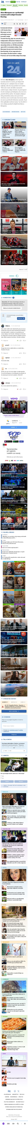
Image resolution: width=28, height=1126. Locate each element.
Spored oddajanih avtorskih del (14, 1106)
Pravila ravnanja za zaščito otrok (14, 1104)
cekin (4, 904)
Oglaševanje (7, 1094)
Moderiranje (13, 1096)
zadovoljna (6, 829)
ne (3, 778)
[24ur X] (18, 1091)
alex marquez (6, 111)
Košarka (21, 5)
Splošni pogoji (20, 1101)
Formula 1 (9, 5)
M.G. (5, 24)
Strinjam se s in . (13, 731)
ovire (23, 702)
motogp (23, 111)
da (3, 776)
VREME (13, 427)
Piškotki (21, 1096)
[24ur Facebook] (15, 1091)
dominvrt (6, 979)
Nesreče (5, 702)
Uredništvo (15, 1094)
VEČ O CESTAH (13, 711)
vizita (4, 867)
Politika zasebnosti (9, 1101)
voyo (4, 1053)
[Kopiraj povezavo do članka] (26, 24)
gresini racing (15, 111)
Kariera (7, 1096)
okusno (5, 1016)
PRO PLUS (22, 1094)
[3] (6, 287)
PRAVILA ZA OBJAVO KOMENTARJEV (11, 308)
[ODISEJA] (14, 276)
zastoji (14, 702)
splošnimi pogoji (14, 730)
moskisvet (6, 942)
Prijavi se (20, 318)
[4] (16, 287)
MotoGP (15, 5)
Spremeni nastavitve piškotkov (14, 1099)
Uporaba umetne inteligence (14, 1109)
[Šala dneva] (24, 750)
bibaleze (5, 791)
